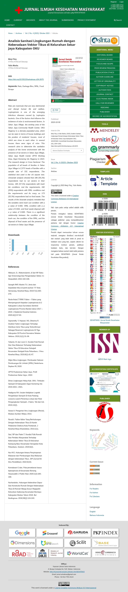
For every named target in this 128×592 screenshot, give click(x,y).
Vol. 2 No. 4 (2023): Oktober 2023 (37, 33)
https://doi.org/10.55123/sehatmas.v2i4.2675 (26, 79)
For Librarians (95, 496)
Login (122, 2)
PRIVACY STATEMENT (87, 20)
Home (10, 33)
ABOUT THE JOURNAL (48, 20)
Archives (19, 33)
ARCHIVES (30, 20)
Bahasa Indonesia (97, 515)
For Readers (94, 489)
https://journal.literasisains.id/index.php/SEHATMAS (67, 572)
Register (114, 2)
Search (119, 20)
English (93, 512)
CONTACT (10, 25)
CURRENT (18, 20)
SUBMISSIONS (68, 20)
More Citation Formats (61, 150)
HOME (7, 20)
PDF (56, 110)
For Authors (94, 493)
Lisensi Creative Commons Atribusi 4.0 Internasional (75, 588)
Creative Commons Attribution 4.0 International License (65, 199)
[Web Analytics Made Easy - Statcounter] (105, 318)
